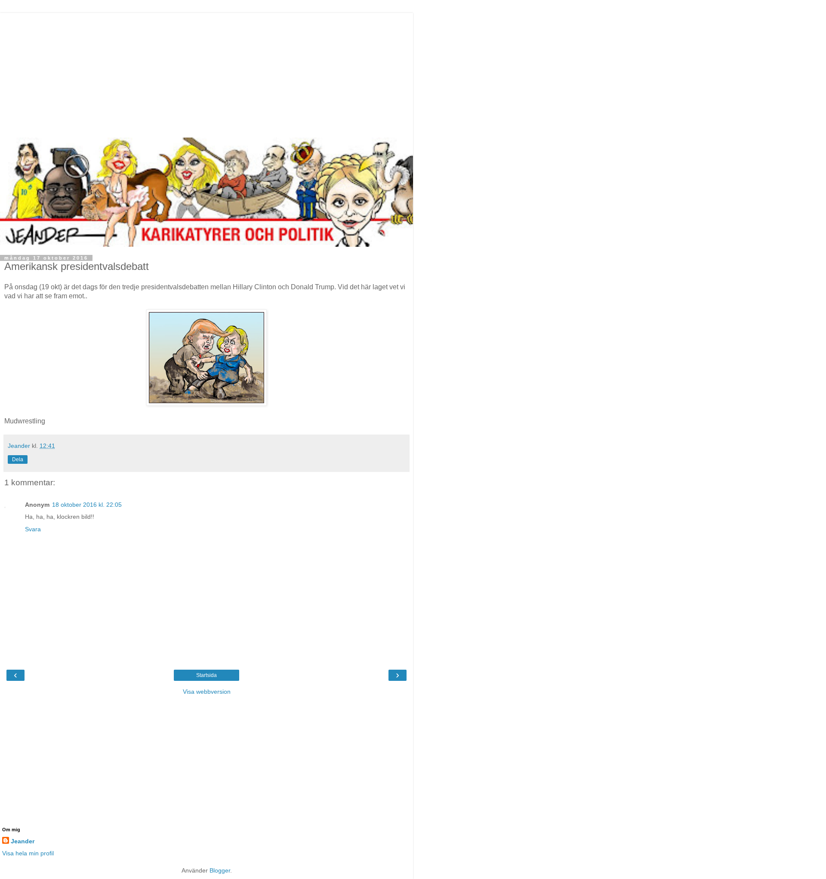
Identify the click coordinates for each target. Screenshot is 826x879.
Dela (17, 459)
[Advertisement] (206, 73)
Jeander (22, 841)
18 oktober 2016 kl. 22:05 (87, 504)
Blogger (220, 870)
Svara (33, 529)
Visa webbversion (207, 691)
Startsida (206, 675)
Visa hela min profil (28, 853)
